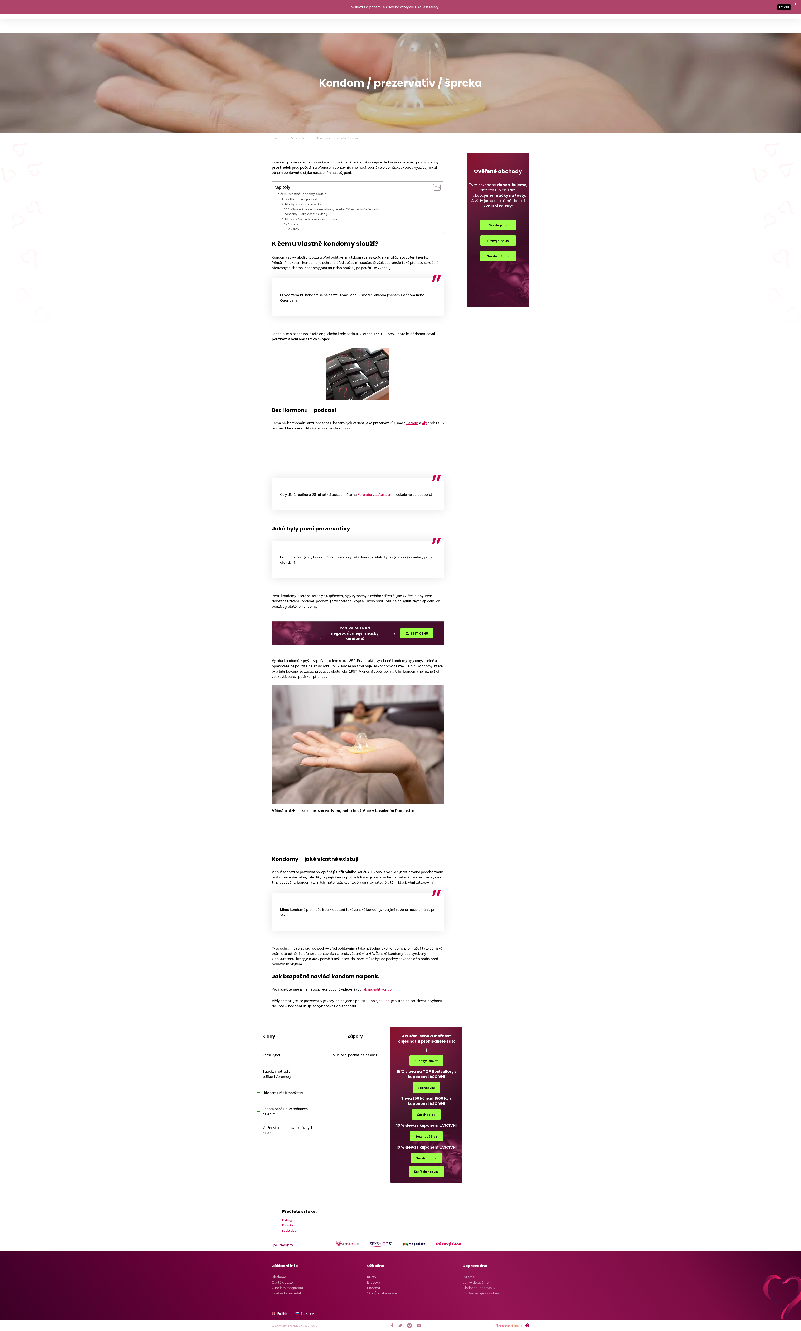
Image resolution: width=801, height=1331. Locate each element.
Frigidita (288, 1225)
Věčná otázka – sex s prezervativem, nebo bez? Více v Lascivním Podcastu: (335, 209)
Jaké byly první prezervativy (303, 204)
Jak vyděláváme (476, 1282)
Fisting (287, 1220)
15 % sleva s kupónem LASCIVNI (371, 7)
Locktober (290, 1230)
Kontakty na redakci (288, 1293)
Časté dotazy (283, 1282)
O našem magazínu (287, 1287)
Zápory (295, 228)
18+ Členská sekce (382, 1293)
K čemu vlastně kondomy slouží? (301, 193)
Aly (424, 422)
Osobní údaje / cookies (481, 1293)
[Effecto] (527, 1325)
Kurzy (371, 1276)
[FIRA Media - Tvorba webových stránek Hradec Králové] (507, 1326)
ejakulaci (383, 1000)
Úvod (275, 137)
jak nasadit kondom (378, 989)
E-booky (373, 1282)
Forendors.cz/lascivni (375, 494)
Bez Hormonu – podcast (301, 199)
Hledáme (279, 1276)
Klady (294, 224)
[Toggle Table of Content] (435, 187)
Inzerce (469, 1276)
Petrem (412, 422)
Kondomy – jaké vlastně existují (306, 214)
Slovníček (297, 137)
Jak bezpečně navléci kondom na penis (311, 219)
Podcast (373, 1287)
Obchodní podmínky (479, 1287)
